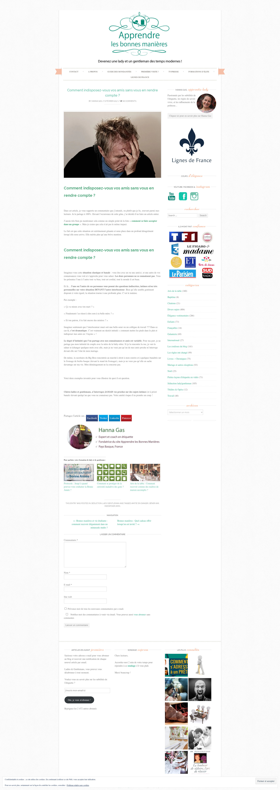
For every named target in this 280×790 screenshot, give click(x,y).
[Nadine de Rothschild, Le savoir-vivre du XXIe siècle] (199, 763)
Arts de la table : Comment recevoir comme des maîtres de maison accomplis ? (144, 486)
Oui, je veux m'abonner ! (79, 699)
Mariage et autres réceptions (180, 364)
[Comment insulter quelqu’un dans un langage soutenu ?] (199, 690)
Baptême (171, 297)
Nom (67, 572)
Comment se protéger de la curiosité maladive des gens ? (110, 485)
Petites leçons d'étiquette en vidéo (183, 377)
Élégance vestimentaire (178, 315)
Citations (172, 303)
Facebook (92, 418)
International (173, 340)
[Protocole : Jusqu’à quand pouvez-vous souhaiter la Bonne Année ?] (79, 472)
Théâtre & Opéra (175, 389)
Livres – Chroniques (177, 358)
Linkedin (114, 418)
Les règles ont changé (177, 352)
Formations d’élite (198, 71)
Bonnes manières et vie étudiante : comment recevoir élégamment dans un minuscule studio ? (90, 524)
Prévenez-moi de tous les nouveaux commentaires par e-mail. (96, 608)
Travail (171, 395)
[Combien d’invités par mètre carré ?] (176, 690)
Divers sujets (173, 309)
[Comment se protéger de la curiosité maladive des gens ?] (112, 472)
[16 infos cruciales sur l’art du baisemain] (199, 738)
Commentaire (71, 540)
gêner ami (154, 503)
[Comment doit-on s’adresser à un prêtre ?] (176, 665)
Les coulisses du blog (177, 346)
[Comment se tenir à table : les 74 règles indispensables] (199, 714)
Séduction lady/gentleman (105, 503)
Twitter (103, 418)
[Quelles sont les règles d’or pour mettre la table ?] (176, 763)
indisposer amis (112, 506)
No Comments (129, 101)
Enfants (171, 321)
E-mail (68, 584)
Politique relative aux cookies (78, 785)
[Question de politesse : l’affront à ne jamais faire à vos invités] (176, 714)
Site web (68, 596)
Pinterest (126, 418)
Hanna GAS (97, 101)
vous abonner (140, 614)
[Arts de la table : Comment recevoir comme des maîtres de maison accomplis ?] (145, 472)
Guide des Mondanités (119, 71)
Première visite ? (150, 71)
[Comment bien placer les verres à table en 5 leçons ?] (176, 738)
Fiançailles (172, 327)
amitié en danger (139, 503)
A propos (93, 71)
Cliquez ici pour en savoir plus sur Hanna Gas (190, 115)
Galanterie (172, 334)
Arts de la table (174, 290)
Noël (170, 371)
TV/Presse (174, 71)
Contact (73, 71)
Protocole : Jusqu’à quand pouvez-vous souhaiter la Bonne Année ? (78, 486)
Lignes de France (140, 77)
